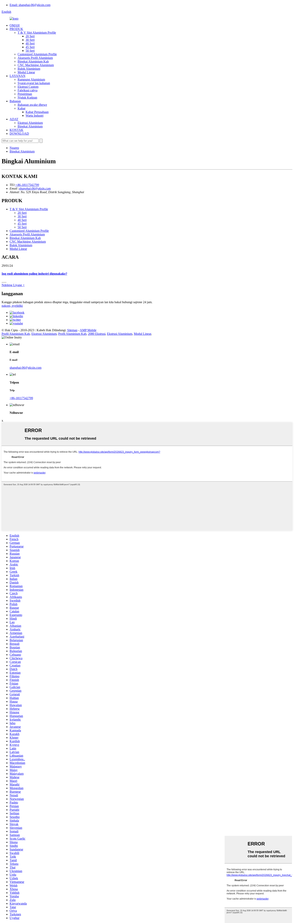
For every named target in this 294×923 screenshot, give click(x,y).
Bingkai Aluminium (30, 126)
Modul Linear (26, 72)
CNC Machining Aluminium (36, 65)
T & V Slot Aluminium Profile (37, 32)
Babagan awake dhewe (32, 104)
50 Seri (30, 50)
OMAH (15, 25)
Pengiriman (25, 94)
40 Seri (30, 43)
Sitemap (72, 330)
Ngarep (14, 147)
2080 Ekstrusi (96, 333)
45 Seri (30, 47)
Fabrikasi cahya (27, 90)
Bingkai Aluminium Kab (33, 61)
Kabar (21, 108)
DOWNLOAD (19, 133)
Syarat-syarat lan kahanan (34, 83)
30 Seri (30, 39)
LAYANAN (17, 76)
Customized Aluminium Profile (37, 54)
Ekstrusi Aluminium (30, 122)
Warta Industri (34, 115)
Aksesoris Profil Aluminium (35, 58)
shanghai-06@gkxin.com (35, 188)
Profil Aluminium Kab (16, 333)
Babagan (15, 101)
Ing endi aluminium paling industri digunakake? (34, 273)
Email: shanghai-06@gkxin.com (30, 5)
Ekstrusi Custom (28, 86)
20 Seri (30, 36)
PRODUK (16, 29)
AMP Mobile (88, 330)
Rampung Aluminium (31, 79)
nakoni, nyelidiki (12, 305)
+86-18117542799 (27, 185)
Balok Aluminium (29, 68)
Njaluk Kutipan (27, 97)
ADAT (14, 119)
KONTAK (16, 130)
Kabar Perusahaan (37, 112)
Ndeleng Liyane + (13, 285)
